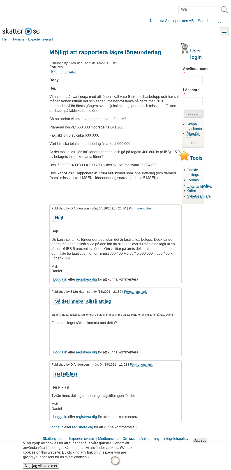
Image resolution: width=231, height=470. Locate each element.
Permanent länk (140, 208)
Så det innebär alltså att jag (83, 301)
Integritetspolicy (199, 185)
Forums (19, 39)
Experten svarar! (40, 39)
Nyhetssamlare (199, 196)
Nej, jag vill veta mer (41, 466)
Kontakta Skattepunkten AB (172, 21)
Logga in (220, 21)
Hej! (59, 217)
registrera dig (86, 279)
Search (203, 21)
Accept (200, 440)
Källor (191, 191)
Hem (5, 39)
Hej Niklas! (66, 374)
